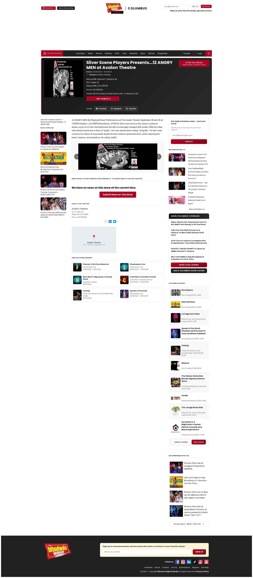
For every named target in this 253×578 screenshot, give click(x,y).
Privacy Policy (202, 571)
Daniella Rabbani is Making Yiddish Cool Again (196, 200)
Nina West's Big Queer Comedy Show (97, 278)
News (90, 53)
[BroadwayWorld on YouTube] (206, 561)
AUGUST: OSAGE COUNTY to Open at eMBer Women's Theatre (188, 250)
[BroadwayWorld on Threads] (200, 561)
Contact (165, 567)
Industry (108, 53)
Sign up (189, 141)
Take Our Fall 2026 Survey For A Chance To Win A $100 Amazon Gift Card (187, 232)
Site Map (205, 567)
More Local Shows (189, 265)
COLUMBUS (137, 8)
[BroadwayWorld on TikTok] (194, 561)
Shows (99, 53)
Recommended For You (179, 456)
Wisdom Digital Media (168, 571)
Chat (117, 53)
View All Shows (181, 442)
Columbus (80, 53)
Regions (195, 567)
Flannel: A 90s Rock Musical (96, 264)
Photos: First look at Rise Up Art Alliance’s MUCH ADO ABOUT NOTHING (53, 208)
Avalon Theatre (104, 74)
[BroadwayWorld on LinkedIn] (189, 561)
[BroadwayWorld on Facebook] (177, 561)
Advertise (148, 567)
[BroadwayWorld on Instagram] (183, 561)
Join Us (174, 567)
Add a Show (199, 442)
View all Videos (196, 209)
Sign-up (195, 6)
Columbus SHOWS (177, 283)
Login (200, 53)
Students (133, 53)
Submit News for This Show (118, 194)
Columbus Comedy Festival (143, 277)
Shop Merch (49, 8)
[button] (209, 53)
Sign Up (199, 551)
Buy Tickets (102, 99)
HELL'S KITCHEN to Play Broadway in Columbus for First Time (52, 163)
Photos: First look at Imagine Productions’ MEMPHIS (52, 141)
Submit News (184, 567)
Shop (142, 53)
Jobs (124, 53)
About (157, 567)
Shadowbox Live (137, 264)
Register (187, 53)
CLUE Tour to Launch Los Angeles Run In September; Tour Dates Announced (189, 242)
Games (151, 53)
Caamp (86, 291)
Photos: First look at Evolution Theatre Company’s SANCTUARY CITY (53, 186)
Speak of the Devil (138, 291)
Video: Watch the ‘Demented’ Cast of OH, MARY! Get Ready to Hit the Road (188, 223)
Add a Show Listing (66, 8)
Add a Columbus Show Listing (189, 270)
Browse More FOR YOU (187, 524)
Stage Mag (162, 53)
